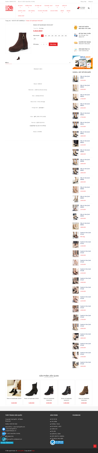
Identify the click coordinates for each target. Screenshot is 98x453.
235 (52, 35)
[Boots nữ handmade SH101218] (49, 388)
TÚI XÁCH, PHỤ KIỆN (57, 438)
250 (62, 35)
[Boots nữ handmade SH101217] (66, 388)
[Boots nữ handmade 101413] (14, 388)
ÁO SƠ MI (54, 419)
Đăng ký (91, 1)
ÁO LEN (53, 431)
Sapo (33, 450)
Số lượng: (36, 44)
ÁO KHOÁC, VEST (56, 426)
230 (49, 35)
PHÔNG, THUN (55, 424)
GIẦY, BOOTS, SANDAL (57, 436)
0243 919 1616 (13, 424)
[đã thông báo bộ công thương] (57, 442)
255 (66, 35)
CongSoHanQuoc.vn (10, 430)
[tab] (37, 62)
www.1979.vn (8, 426)
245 (59, 35)
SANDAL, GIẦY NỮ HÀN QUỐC (82, 72)
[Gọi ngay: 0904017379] (4, 448)
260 (35, 38)
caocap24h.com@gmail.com (14, 439)
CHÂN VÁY (54, 428)
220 (42, 35)
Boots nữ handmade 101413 (14, 398)
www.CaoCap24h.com (19, 426)
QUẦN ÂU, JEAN (55, 433)
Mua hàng (53, 44)
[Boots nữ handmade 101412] (31, 388)
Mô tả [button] (6, 62)
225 (45, 35)
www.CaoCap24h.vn (11, 428)
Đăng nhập (83, 1)
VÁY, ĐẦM (54, 421)
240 (56, 35)
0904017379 (12, 1)
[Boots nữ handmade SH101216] (84, 388)
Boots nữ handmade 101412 (31, 398)
